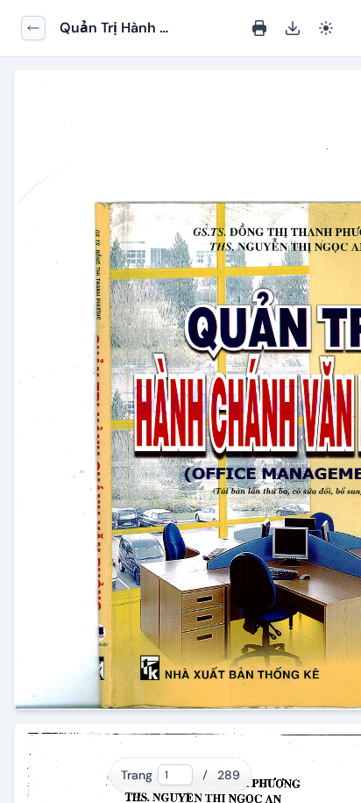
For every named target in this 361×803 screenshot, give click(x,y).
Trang (136, 775)
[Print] (259, 28)
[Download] (293, 28)
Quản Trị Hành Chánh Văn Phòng (109, 28)
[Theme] (326, 28)
